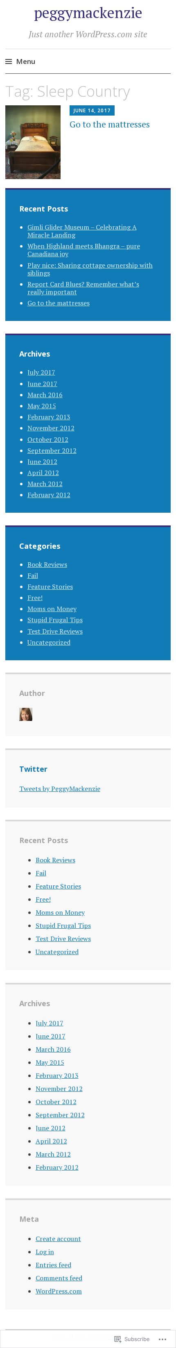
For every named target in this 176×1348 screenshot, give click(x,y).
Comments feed (59, 1277)
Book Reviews (47, 564)
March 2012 (45, 483)
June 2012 (42, 461)
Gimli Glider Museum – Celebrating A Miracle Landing (82, 231)
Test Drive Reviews (55, 631)
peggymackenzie (88, 12)
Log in (45, 1251)
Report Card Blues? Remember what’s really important (83, 288)
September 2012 (52, 450)
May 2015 (41, 405)
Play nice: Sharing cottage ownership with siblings (90, 269)
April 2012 (43, 472)
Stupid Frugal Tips (55, 619)
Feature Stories (50, 586)
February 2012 (48, 494)
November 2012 (50, 427)
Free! (35, 597)
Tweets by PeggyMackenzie (59, 788)
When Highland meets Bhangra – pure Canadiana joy (83, 249)
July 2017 (41, 372)
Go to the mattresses (110, 124)
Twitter (33, 769)
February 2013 (48, 416)
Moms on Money (52, 608)
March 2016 (45, 394)
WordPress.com (59, 1291)
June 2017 (42, 383)
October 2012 (47, 439)
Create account (58, 1238)
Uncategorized (48, 642)
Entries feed (53, 1264)
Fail (32, 575)
